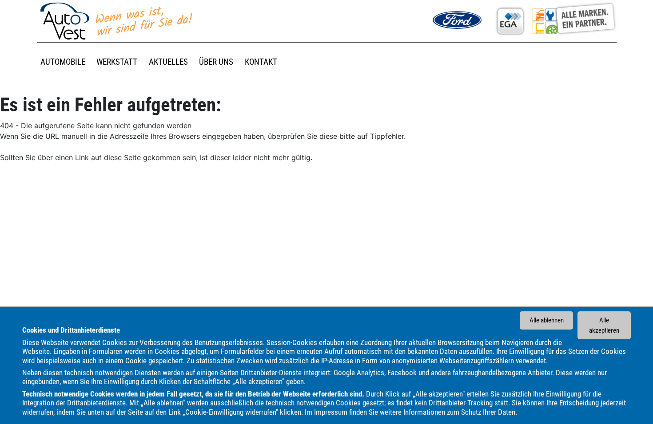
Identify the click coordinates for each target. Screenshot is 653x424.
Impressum (330, 412)
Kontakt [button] (261, 62)
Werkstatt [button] (116, 62)
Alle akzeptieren (604, 325)
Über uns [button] (216, 62)
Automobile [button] (62, 62)
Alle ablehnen (547, 320)
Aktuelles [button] (168, 62)
